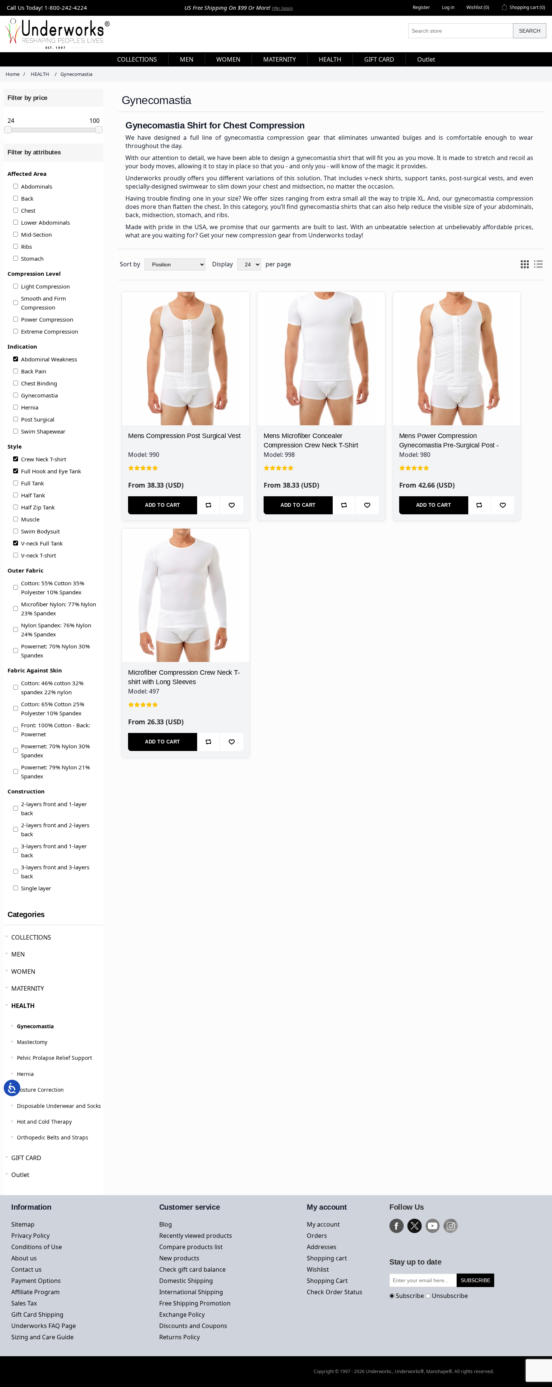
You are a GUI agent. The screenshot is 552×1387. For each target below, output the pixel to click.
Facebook (396, 1226)
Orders (317, 1235)
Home (13, 74)
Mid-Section (36, 234)
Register (421, 7)
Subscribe (410, 1296)
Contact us (26, 1269)
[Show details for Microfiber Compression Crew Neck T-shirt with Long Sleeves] (185, 592)
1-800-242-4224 (65, 7)
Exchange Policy (182, 1314)
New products (179, 1258)
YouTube (432, 1226)
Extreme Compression (49, 331)
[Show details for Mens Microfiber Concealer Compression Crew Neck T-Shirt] (321, 355)
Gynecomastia (39, 395)
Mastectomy (32, 1042)
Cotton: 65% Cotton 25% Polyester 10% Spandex (52, 708)
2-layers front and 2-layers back (55, 829)
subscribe (475, 1280)
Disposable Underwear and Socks (59, 1105)
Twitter (414, 1226)
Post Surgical (37, 419)
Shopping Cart (327, 1280)
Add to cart (162, 505)
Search (529, 31)
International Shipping (191, 1292)
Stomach (32, 258)
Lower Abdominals (45, 222)
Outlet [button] (426, 59)
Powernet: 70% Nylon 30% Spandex (55, 650)
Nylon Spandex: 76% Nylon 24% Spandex (56, 629)
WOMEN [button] (228, 59)
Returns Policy (179, 1337)
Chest (28, 210)
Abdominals (36, 186)
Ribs (26, 246)
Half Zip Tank (38, 507)
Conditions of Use (36, 1247)
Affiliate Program (35, 1292)
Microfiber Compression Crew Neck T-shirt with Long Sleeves (184, 677)
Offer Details (282, 8)
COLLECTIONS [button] (137, 59)
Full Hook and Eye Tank (51, 471)
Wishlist (318, 1269)
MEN (18, 954)
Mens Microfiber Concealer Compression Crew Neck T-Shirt (311, 440)
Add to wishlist (231, 505)
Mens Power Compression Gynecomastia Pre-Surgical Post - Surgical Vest (449, 445)
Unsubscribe (450, 1296)
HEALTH (23, 1006)
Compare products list (191, 1247)
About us (24, 1258)
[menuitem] (137, 59)
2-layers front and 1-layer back (54, 808)
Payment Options (36, 1280)
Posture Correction (40, 1089)
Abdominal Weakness (49, 359)
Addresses (321, 1247)
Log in (448, 7)
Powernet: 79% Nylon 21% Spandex (55, 771)
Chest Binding (39, 383)
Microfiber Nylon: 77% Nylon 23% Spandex (58, 608)
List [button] (538, 264)
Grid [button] (524, 264)
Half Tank (33, 495)
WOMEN (23, 971)
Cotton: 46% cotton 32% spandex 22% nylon (52, 687)
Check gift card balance (192, 1269)
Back (27, 198)
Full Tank (32, 483)
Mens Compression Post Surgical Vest (184, 436)
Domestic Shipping (186, 1280)
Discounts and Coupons (193, 1326)
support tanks (425, 178)
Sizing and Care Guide (42, 1337)
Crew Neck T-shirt (43, 459)
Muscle (30, 519)
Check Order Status (334, 1292)
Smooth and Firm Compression (43, 303)
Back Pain (33, 371)
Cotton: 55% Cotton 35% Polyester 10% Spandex (52, 587)
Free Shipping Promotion (195, 1303)
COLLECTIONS (31, 937)
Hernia (29, 407)
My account (323, 1224)
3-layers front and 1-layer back (54, 850)
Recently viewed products (195, 1235)
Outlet (20, 1175)
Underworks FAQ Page (43, 1326)
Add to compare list (208, 505)
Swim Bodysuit (40, 531)
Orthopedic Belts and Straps (52, 1137)
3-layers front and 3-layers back (55, 871)
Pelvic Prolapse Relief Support (54, 1057)
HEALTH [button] (330, 59)
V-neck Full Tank (42, 543)
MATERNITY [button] (279, 59)
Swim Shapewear (43, 431)
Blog (165, 1224)
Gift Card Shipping (37, 1314)
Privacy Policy (30, 1235)
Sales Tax (24, 1303)
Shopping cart (327, 1258)
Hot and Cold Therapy (44, 1121)
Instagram (450, 1226)
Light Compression (45, 286)
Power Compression (47, 319)
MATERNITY (27, 988)
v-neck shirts (383, 178)
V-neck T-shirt (38, 555)
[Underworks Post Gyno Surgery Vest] (185, 355)
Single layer (36, 888)
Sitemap (23, 1224)
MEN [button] (186, 59)
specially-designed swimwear (166, 186)
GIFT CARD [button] (379, 59)
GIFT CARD (26, 1158)
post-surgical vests (476, 178)
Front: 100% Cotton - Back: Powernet (55, 729)
